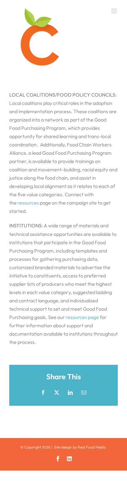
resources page (82, 317)
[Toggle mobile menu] (114, 11)
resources (28, 203)
